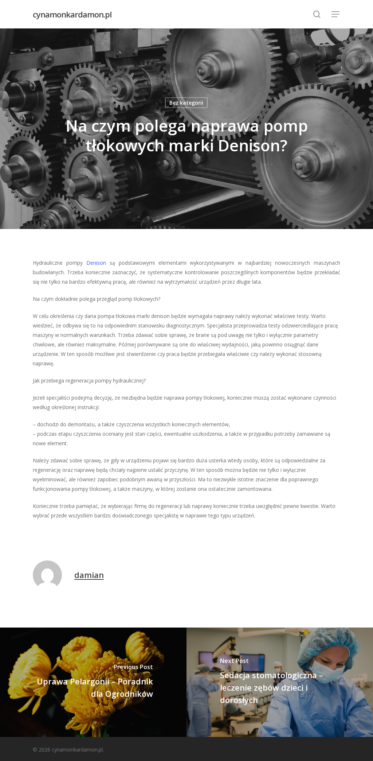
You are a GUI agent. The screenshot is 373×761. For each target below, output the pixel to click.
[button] (335, 14)
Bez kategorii (186, 102)
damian (89, 574)
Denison (96, 262)
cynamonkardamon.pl (72, 14)
